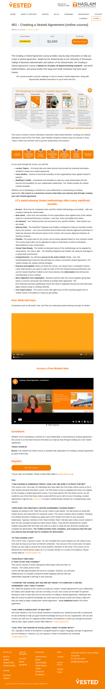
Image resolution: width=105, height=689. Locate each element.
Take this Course (80, 41)
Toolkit (38, 669)
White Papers (40, 666)
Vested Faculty (9, 666)
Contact (60, 657)
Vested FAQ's (8, 663)
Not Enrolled (25, 41)
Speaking (23, 665)
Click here (38, 499)
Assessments (40, 657)
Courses (22, 659)
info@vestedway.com (79, 662)
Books (21, 662)
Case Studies (40, 663)
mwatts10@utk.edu (64, 474)
